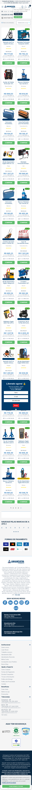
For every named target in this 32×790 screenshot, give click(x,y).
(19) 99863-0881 (9, 633)
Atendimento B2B (6, 654)
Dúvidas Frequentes (7, 674)
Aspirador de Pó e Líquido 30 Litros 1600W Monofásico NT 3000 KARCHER (8, 44)
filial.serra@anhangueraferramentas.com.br (10, 707)
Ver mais (17, 594)
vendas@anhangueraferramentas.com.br (13, 617)
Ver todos (4, 715)
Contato (3, 684)
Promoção (13, 11)
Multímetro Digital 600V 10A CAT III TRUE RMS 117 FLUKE (9, 324)
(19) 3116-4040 (9, 625)
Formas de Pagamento (8, 672)
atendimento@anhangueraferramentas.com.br (14, 626)
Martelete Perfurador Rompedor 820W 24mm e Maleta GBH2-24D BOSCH (23, 44)
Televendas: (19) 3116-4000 (9, 701)
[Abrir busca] (25, 7)
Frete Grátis (4, 689)
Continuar (18, 17)
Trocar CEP (18, 14)
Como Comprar (5, 669)
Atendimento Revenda (7, 657)
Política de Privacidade (8, 681)
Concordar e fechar (16, 786)
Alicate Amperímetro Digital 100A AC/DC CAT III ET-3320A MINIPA (23, 483)
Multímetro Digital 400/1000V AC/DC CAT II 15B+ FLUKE (23, 442)
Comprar (8, 63)
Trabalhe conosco (6, 652)
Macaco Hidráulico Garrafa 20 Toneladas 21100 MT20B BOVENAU (8, 483)
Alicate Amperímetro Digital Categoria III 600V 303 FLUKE (8, 283)
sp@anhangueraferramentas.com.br (9, 712)
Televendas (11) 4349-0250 (9, 711)
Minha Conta (5, 659)
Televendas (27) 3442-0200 (9, 706)
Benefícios (5, 687)
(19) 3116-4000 (9, 616)
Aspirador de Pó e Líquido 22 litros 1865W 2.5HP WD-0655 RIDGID (8, 364)
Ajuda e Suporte (7, 667)
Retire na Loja (5, 691)
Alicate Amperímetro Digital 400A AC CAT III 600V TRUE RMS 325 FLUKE (8, 164)
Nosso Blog (4, 664)
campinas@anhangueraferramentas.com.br (10, 702)
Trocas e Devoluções (7, 677)
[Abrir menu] (2, 7)
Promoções (4, 694)
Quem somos (5, 647)
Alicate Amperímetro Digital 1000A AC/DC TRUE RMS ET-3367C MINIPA (23, 364)
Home (5, 11)
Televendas (5, 697)
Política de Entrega (6, 679)
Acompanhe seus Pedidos (9, 662)
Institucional (5, 645)
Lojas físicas (4, 650)
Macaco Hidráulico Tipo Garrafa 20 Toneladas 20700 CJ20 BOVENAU (23, 204)
